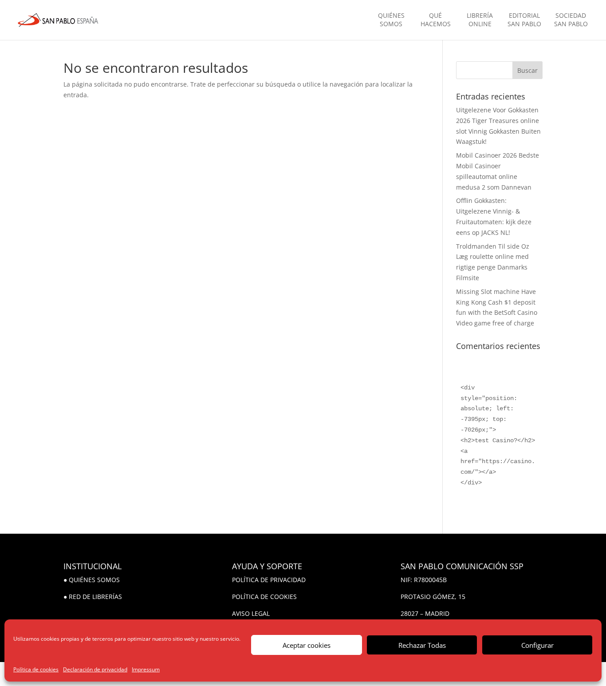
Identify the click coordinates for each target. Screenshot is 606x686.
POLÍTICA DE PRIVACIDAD (269, 579)
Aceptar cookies (307, 645)
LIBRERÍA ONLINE (480, 20)
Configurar (537, 645)
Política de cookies (36, 669)
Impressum (146, 669)
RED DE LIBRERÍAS (95, 596)
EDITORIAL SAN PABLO (524, 20)
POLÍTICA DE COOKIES (264, 596)
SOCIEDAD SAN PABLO (571, 20)
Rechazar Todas (422, 645)
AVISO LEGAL (251, 613)
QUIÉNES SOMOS (391, 20)
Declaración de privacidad (95, 669)
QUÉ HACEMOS (436, 20)
